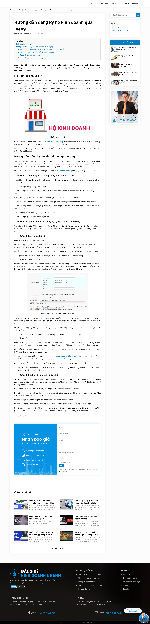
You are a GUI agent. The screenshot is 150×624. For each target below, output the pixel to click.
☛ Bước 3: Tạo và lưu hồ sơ (29, 55)
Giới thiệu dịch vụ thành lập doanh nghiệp (87, 517)
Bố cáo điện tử (84, 589)
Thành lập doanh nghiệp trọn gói (92, 574)
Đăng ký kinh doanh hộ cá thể (128, 57)
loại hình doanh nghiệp (53, 142)
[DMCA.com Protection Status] (18, 587)
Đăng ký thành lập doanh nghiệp (128, 82)
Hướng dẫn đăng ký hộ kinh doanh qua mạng (34, 47)
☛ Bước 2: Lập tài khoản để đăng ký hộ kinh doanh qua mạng (43, 52)
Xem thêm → (57, 548)
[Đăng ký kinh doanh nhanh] (35, 573)
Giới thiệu (127, 574)
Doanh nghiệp (116, 28)
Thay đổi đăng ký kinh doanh (90, 585)
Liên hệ (126, 589)
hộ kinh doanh (63, 170)
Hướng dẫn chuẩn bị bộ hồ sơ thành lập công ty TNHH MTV (41, 533)
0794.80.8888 (48, 612)
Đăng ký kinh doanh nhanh (68, 622)
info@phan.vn (113, 612)
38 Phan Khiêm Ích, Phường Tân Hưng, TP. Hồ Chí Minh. (33, 602)
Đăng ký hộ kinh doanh (120, 30)
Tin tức (126, 585)
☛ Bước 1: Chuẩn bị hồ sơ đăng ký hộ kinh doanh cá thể (41, 49)
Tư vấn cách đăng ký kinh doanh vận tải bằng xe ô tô (86, 533)
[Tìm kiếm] (138, 15)
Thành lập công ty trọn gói (89, 578)
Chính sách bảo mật (131, 582)
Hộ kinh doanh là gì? (23, 44)
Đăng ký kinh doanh (20, 33)
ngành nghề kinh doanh (67, 356)
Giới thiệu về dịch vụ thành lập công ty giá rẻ (41, 517)
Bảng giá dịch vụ (130, 578)
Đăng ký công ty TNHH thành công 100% (127, 65)
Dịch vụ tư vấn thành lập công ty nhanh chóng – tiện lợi (41, 501)
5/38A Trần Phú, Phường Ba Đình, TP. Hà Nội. (95, 602)
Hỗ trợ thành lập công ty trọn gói (127, 49)
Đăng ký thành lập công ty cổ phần (128, 73)
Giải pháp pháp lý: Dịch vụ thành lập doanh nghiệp (86, 501)
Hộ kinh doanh (117, 33)
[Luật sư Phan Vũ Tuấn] (124, 107)
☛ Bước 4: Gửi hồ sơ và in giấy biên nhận (35, 58)
